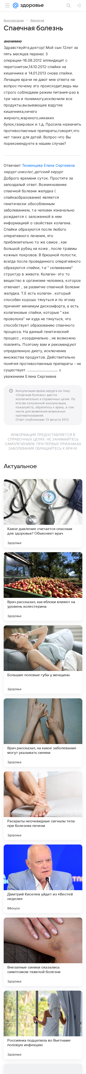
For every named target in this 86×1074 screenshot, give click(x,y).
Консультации (14, 20)
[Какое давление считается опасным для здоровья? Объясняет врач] (43, 513)
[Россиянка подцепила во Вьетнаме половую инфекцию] (43, 1025)
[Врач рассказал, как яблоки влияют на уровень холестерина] (43, 586)
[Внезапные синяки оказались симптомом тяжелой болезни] (43, 952)
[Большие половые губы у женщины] (43, 659)
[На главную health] (31, 5)
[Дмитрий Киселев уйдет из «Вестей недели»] (43, 878)
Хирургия (37, 20)
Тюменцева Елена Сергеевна (48, 165)
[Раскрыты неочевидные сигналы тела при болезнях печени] (43, 805)
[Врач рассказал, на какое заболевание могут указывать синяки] (43, 732)
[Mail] (15, 5)
